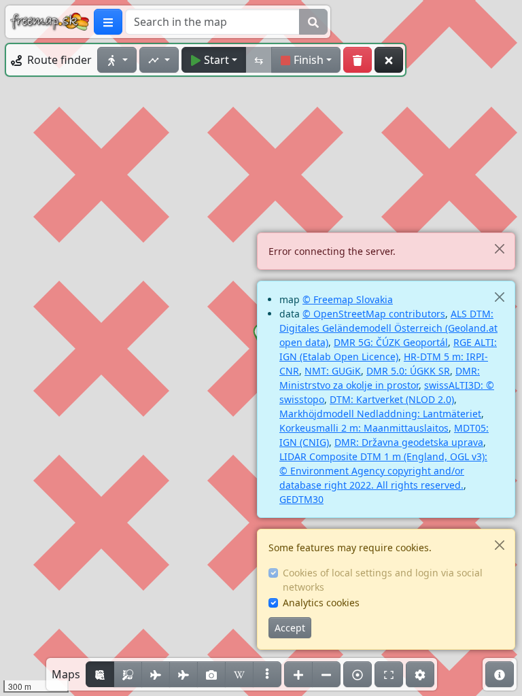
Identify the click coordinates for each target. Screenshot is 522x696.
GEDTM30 (301, 499)
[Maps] (267, 674)
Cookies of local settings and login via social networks (383, 579)
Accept (290, 627)
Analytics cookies (321, 602)
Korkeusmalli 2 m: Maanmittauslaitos (364, 427)
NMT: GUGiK (332, 370)
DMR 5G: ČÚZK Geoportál (391, 342)
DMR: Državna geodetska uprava (408, 442)
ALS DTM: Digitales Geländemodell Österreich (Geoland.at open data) (388, 328)
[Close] (499, 248)
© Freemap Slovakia (347, 299)
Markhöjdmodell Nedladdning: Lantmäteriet (380, 413)
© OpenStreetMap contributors (373, 313)
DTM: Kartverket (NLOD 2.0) (392, 399)
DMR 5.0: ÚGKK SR (408, 370)
